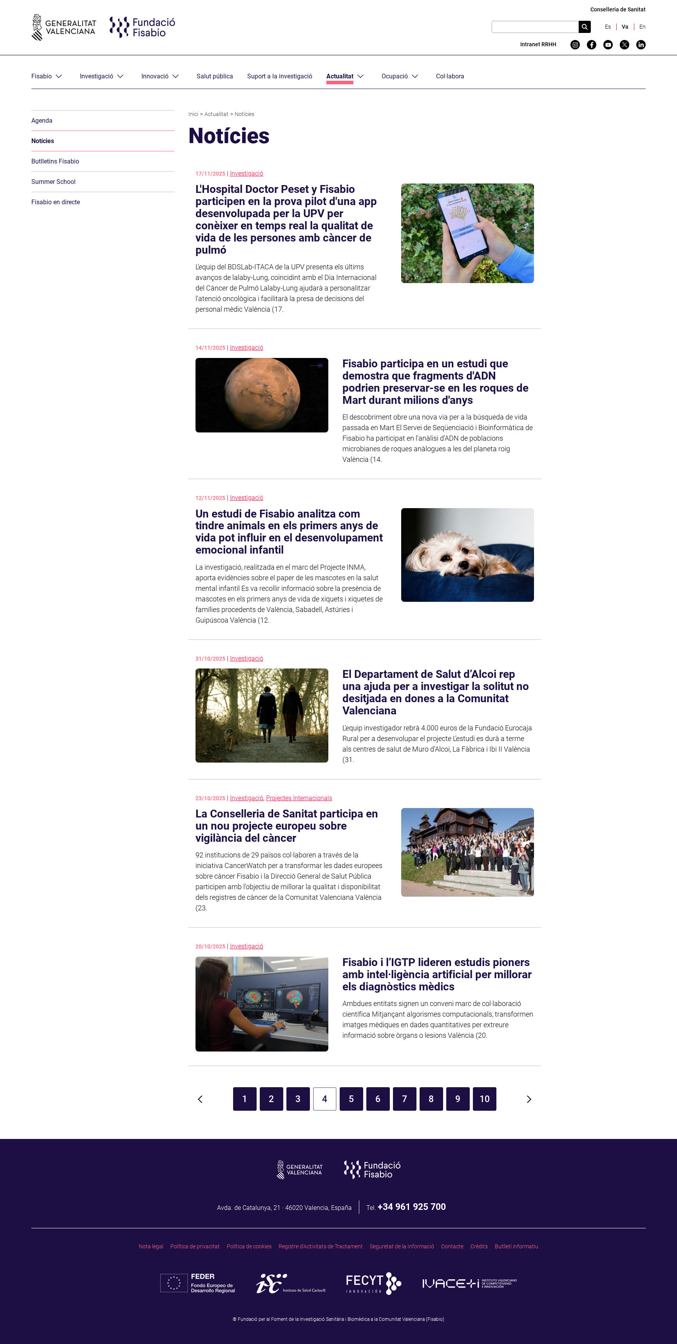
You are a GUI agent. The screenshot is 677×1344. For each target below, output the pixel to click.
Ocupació (395, 76)
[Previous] (200, 1099)
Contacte (452, 1246)
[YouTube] (608, 44)
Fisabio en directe (55, 202)
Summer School (53, 181)
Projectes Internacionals (299, 798)
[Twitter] (624, 44)
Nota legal (151, 1246)
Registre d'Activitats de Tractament (321, 1246)
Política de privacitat (195, 1246)
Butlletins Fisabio (55, 161)
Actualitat (339, 76)
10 (485, 1099)
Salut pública (215, 76)
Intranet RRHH (538, 44)
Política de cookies (249, 1246)
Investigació (96, 76)
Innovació (154, 76)
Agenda (41, 120)
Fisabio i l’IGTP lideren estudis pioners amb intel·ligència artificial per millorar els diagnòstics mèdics (437, 974)
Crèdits (479, 1246)
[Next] (529, 1099)
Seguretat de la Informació (402, 1246)
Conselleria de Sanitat (618, 9)
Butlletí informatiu (516, 1246)
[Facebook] (591, 44)
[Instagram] (575, 44)
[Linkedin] (641, 44)
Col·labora (450, 76)
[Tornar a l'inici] (655, 1322)
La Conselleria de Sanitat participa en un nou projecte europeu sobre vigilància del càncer (286, 826)
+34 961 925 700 (412, 1207)
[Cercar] (585, 27)
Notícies (42, 141)
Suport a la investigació (279, 76)
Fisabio (41, 76)
